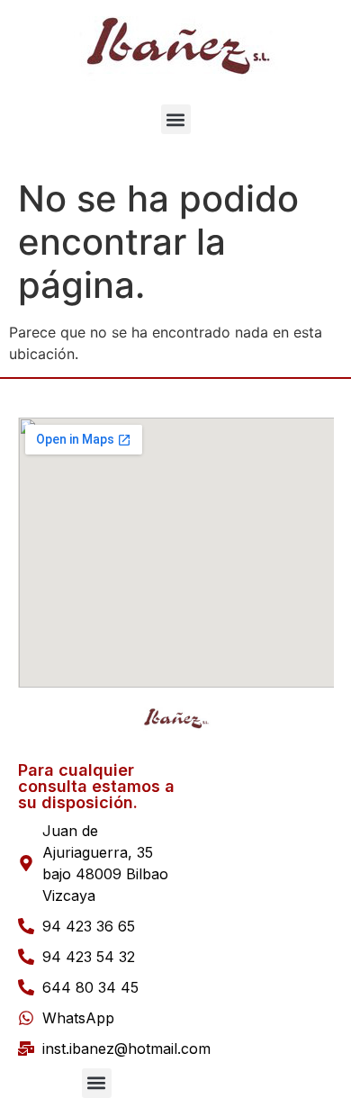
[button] (176, 119)
